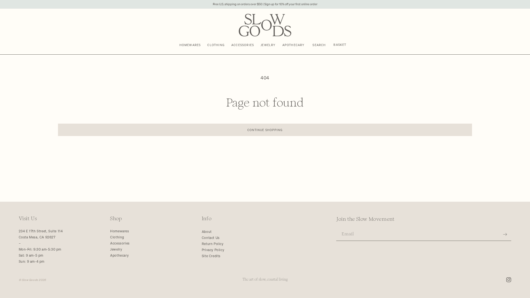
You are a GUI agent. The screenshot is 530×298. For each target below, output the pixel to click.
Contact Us (211, 238)
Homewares (119, 231)
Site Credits (211, 256)
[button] (319, 45)
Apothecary (119, 255)
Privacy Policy (213, 250)
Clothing (117, 237)
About (207, 232)
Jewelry (116, 249)
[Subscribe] (505, 234)
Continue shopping (265, 130)
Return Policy (213, 244)
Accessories (120, 243)
